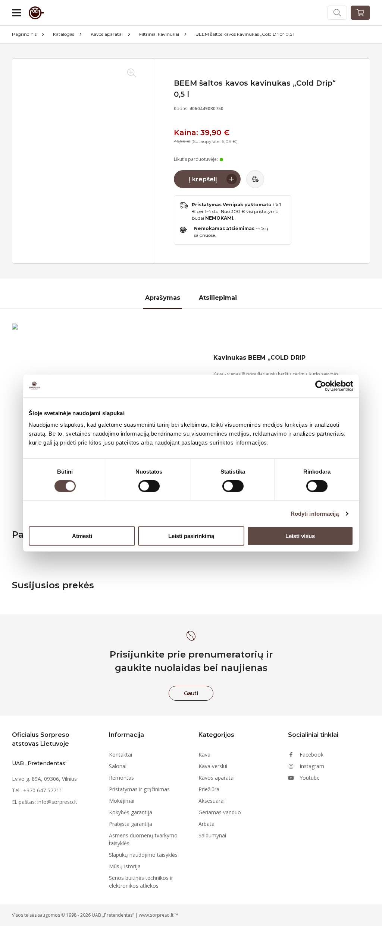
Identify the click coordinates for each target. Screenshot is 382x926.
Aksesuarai (211, 800)
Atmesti (82, 536)
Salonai (117, 766)
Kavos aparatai (107, 34)
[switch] (149, 486)
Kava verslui (212, 766)
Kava (204, 754)
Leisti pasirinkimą (191, 536)
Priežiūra (208, 789)
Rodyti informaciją (315, 513)
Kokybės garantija (130, 812)
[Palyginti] (255, 179)
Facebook (311, 754)
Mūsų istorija (125, 866)
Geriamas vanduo (219, 812)
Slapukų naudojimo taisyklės (143, 854)
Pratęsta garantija (130, 823)
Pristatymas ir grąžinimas (139, 789)
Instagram (312, 766)
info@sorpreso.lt (57, 801)
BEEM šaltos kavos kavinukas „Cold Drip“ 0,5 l (244, 34)
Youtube (310, 777)
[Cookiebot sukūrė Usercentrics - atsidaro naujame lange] (320, 385)
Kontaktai (120, 754)
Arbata (206, 823)
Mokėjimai (121, 800)
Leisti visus (300, 536)
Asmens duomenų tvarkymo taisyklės (143, 839)
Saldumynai (212, 835)
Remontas (121, 777)
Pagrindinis (24, 34)
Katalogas (63, 34)
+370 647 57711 (42, 790)
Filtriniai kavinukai (159, 34)
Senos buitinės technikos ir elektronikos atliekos (141, 881)
